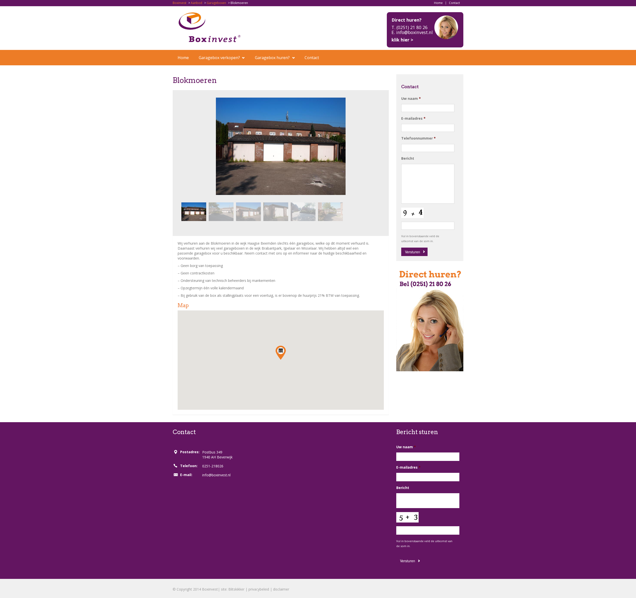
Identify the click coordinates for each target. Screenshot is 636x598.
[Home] (209, 27)
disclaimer (281, 589)
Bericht (407, 158)
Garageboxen (216, 3)
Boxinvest (179, 3)
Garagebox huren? (272, 57)
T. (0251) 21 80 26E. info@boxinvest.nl (412, 30)
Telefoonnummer (418, 138)
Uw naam (411, 98)
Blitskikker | (238, 589)
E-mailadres (413, 118)
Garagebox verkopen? (219, 57)
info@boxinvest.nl (216, 475)
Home (438, 2)
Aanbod (196, 3)
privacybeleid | (260, 589)
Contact (454, 2)
